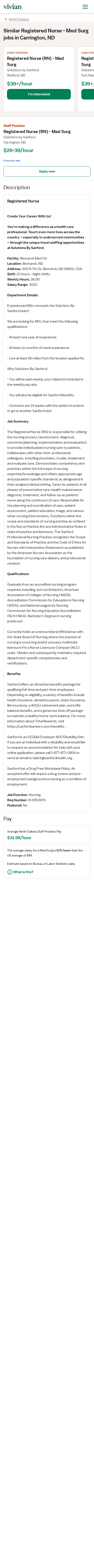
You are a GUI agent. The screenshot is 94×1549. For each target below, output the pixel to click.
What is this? (23, 872)
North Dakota (19, 19)
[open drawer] (85, 6)
